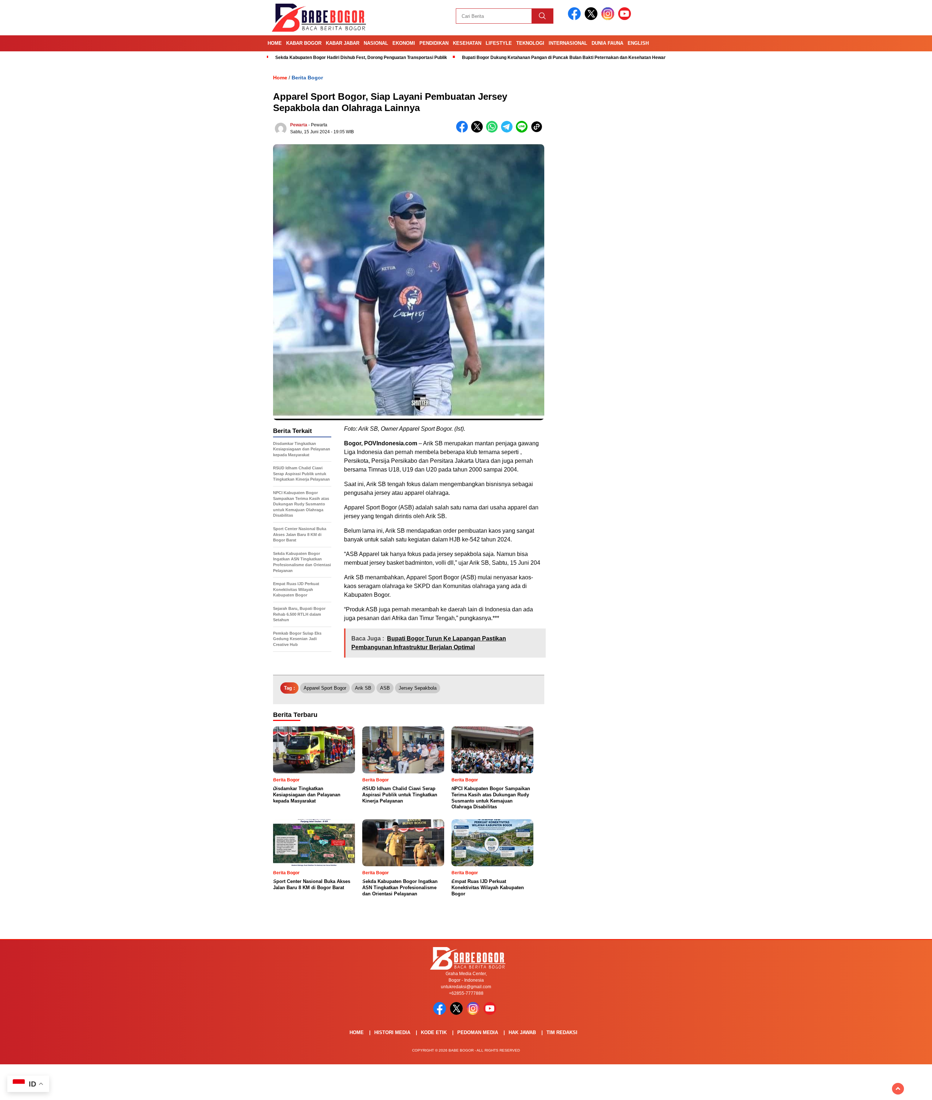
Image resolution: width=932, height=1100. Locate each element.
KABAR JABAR (342, 43)
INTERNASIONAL (568, 43)
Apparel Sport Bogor (325, 688)
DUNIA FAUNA (607, 43)
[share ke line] (523, 131)
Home (275, 43)
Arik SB (363, 688)
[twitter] (592, 18)
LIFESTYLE (499, 43)
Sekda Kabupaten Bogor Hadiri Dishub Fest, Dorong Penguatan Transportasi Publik (361, 57)
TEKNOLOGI (530, 43)
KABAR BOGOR (303, 43)
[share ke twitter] (478, 131)
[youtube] (625, 18)
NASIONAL (376, 43)
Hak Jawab (522, 1032)
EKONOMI (403, 43)
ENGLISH (638, 43)
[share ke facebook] (463, 131)
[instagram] (609, 18)
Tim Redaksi (561, 1032)
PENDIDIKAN (434, 43)
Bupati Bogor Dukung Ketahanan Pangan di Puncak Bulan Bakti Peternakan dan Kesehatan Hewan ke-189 (572, 57)
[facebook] (575, 18)
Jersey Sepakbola (418, 688)
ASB (385, 688)
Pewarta (298, 124)
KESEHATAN (467, 43)
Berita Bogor (307, 77)
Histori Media (392, 1032)
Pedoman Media (477, 1032)
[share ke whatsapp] (493, 131)
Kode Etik (434, 1032)
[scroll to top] (898, 1088)
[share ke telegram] (508, 131)
